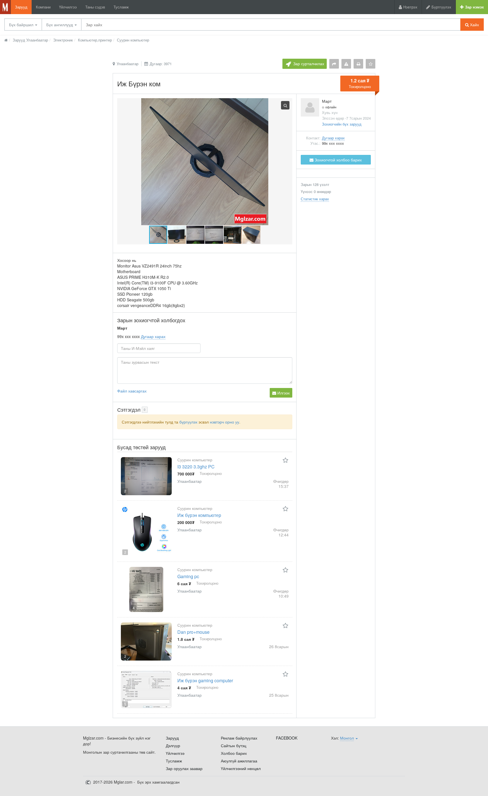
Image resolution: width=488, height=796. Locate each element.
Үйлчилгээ (68, 7)
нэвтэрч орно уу (224, 422)
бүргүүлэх (188, 422)
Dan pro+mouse (193, 632)
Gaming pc (188, 576)
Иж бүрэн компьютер (199, 515)
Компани (43, 7)
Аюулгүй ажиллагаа (239, 761)
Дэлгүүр (173, 745)
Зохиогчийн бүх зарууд (341, 124)
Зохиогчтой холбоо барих (337, 160)
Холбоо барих (234, 753)
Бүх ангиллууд (60, 24)
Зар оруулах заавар (184, 768)
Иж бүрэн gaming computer (205, 680)
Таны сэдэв (95, 7)
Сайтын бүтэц (233, 745)
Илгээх (283, 393)
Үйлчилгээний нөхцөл (241, 768)
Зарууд (21, 7)
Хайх (474, 24)
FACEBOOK (286, 738)
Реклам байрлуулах (239, 738)
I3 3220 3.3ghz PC (196, 466)
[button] (177, 234)
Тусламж (121, 7)
